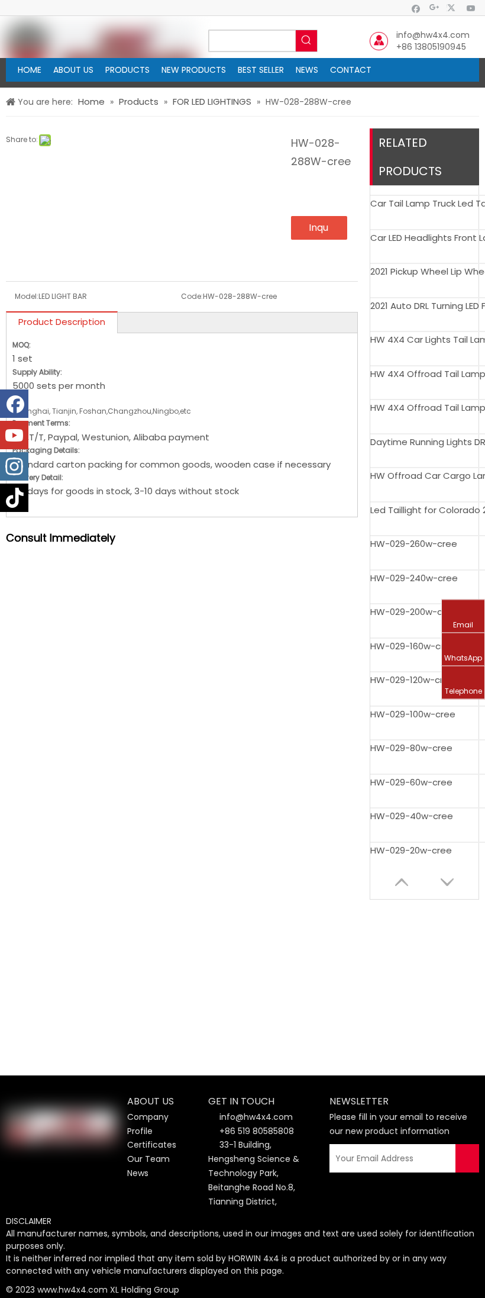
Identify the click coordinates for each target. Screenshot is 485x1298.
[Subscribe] (467, 1158)
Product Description (61, 321)
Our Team (148, 1159)
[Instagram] (14, 466)
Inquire (318, 230)
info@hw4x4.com (433, 35)
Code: (192, 296)
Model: (26, 296)
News (137, 1173)
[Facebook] (416, 8)
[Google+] (434, 8)
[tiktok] (14, 498)
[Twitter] (452, 8)
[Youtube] (471, 8)
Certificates (151, 1145)
